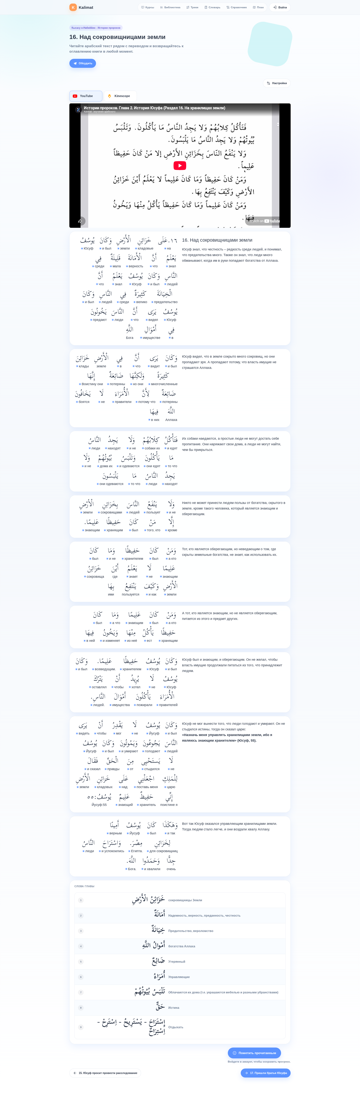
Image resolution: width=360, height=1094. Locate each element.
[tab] (85, 96)
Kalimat (82, 7)
